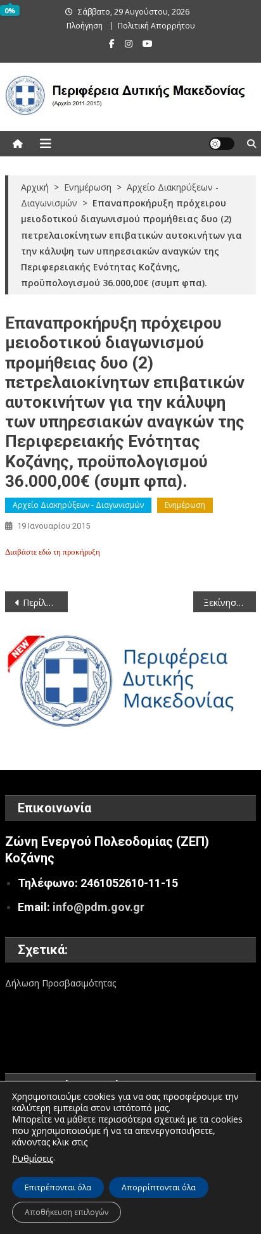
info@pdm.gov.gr (98, 907)
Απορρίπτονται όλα (159, 1187)
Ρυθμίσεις (32, 1158)
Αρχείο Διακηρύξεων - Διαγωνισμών (78, 505)
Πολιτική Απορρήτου (156, 25)
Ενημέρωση (185, 505)
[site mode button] (221, 143)
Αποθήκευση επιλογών (66, 1212)
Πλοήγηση (85, 25)
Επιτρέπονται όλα (58, 1187)
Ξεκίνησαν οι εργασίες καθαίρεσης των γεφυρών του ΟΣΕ (229, 602)
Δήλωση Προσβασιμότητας (60, 983)
